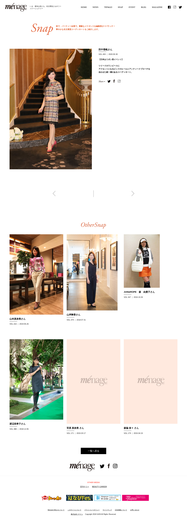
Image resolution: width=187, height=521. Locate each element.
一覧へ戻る (93, 451)
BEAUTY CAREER (99, 487)
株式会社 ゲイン (77, 514)
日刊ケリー (84, 487)
